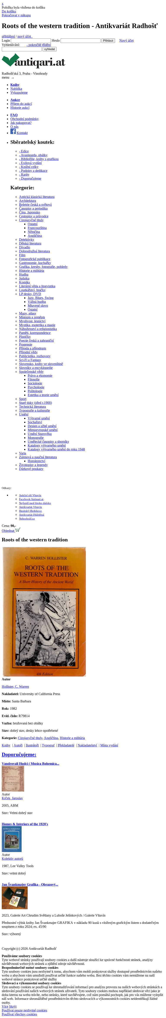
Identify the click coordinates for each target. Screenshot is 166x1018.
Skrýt (12, 1006)
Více (5, 1006)
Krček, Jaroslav (12, 798)
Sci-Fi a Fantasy (30, 360)
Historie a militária (31, 270)
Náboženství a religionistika (38, 329)
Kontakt (22, 133)
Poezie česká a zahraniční (36, 340)
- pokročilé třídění (39, 45)
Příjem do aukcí (21, 104)
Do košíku (9, 11)
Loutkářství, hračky (32, 290)
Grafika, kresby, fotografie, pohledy (43, 267)
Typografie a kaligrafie (34, 410)
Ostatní (32, 224)
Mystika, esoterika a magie (37, 325)
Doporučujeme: (19, 754)
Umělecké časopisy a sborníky (48, 441)
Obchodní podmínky (24, 119)
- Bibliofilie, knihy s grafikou (39, 159)
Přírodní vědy (28, 352)
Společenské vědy (31, 371)
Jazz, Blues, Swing (41, 298)
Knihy (6, 745)
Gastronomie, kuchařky (35, 263)
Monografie (36, 437)
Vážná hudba (37, 302)
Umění (23, 414)
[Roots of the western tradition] (44, 675)
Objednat (8, 531)
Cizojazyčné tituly (31, 220)
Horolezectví (36, 461)
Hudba (23, 274)
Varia (22, 453)
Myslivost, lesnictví (32, 321)
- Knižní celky (28, 167)
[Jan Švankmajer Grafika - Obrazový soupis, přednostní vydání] (15, 908)
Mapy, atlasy (27, 313)
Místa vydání (109, 745)
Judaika (24, 278)
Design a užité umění (42, 426)
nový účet (25, 36)
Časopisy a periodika (33, 208)
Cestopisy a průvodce (33, 216)
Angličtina (35, 235)
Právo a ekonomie (40, 375)
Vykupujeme (19, 92)
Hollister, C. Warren (15, 686)
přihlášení (8, 36)
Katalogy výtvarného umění (47, 445)
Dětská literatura (30, 243)
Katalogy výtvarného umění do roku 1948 (56, 449)
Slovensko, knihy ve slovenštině (41, 364)
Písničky (25, 336)
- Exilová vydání (30, 163)
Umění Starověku (40, 434)
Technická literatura (32, 406)
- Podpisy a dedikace (33, 170)
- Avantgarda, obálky (33, 155)
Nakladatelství (87, 745)
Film (22, 255)
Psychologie (36, 387)
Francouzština (37, 228)
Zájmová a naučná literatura (38, 457)
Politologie (35, 391)
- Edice (24, 151)
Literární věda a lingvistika (37, 286)
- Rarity (24, 174)
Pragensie (25, 344)
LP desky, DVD (30, 294)
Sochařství (35, 422)
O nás (14, 126)
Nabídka (16, 88)
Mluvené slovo (38, 305)
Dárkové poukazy (31, 469)
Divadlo (24, 247)
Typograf (48, 745)
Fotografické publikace (34, 259)
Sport (22, 399)
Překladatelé (66, 745)
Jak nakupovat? (21, 123)
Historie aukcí (19, 107)
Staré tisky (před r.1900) (35, 403)
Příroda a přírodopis (32, 348)
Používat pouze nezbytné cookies (24, 1010)
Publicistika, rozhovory (35, 356)
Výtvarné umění (39, 418)
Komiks (24, 282)
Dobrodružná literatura (34, 251)
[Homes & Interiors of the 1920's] (12, 851)
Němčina (34, 232)
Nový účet (126, 40)
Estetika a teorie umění (43, 395)
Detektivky (26, 239)
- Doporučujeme (30, 178)
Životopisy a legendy (33, 465)
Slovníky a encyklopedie (36, 368)
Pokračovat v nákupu (16, 15)
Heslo (56, 40)
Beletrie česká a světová (35, 204)
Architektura (27, 200)
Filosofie (34, 379)
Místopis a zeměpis (32, 317)
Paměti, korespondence (35, 333)
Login (6, 40)
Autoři (18, 745)
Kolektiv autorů (12, 858)
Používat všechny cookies (19, 1014)
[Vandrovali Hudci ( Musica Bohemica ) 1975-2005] (13, 790)
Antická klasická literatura (36, 197)
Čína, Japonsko (29, 212)
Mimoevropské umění (42, 430)
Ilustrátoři (32, 745)
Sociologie (35, 383)
